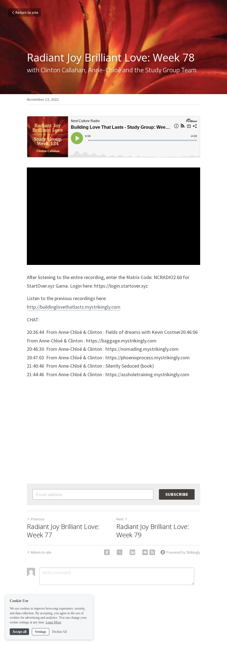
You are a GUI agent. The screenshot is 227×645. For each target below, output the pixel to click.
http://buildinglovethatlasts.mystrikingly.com (73, 307)
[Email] (145, 552)
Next (119, 519)
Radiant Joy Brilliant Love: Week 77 (63, 530)
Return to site (27, 12)
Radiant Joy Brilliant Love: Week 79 (152, 530)
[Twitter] (119, 552)
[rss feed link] (152, 552)
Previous (37, 519)
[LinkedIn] (132, 552)
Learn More (53, 622)
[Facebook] (107, 552)
